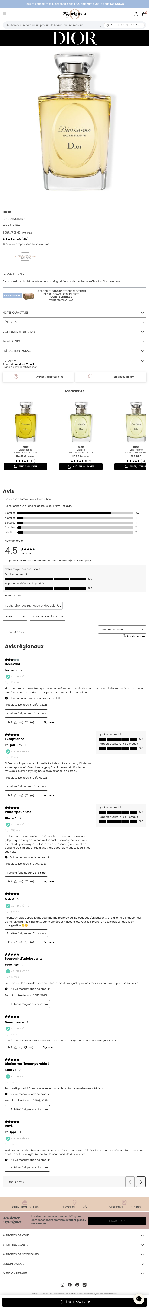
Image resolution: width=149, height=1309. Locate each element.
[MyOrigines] (74, 14)
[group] (74, 120)
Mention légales (15, 1273)
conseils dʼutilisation (19, 332)
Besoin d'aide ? (13, 1264)
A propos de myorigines (21, 1254)
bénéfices (10, 322)
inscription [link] (117, 1221)
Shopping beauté (15, 1245)
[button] (138, 1298)
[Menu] (5, 14)
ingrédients (11, 341)
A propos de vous (16, 1235)
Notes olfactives (15, 313)
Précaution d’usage (17, 351)
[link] (136, 14)
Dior (7, 212)
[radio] (25, 256)
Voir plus (114, 281)
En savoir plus (40, 244)
